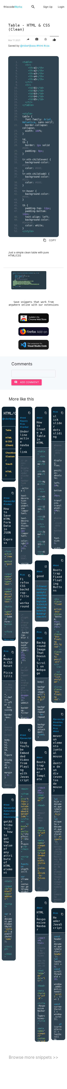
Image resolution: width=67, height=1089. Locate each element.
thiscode (13, 6)
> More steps (8, 639)
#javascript (9, 501)
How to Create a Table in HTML (41, 433)
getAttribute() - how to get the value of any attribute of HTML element (8, 847)
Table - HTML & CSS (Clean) (9, 437)
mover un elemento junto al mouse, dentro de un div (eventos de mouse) (57, 763)
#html (39, 45)
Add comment (26, 382)
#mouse (57, 725)
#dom (6, 814)
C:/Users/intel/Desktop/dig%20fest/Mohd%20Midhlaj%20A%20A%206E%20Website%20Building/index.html (42, 601)
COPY (49, 240)
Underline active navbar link (24, 442)
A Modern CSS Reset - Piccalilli (8, 666)
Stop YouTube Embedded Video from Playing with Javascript (24, 761)
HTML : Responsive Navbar (41, 921)
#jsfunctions (10, 810)
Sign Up (48, 6)
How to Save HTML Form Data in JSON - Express (8, 525)
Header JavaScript (57, 923)
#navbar (24, 427)
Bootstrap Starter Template (41, 770)
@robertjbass (28, 45)
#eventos (58, 722)
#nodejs (8, 504)
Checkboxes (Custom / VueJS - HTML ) (11, 464)
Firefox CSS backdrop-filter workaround (24, 592)
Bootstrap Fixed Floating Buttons (57, 580)
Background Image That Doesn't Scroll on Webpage (41, 658)
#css (46, 45)
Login (61, 6)
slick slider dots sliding (57, 426)
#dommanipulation (13, 817)
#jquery (24, 420)
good (40, 576)
